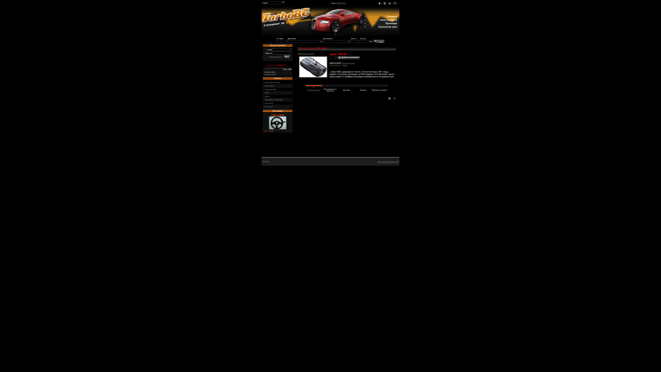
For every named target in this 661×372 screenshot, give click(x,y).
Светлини (269, 103)
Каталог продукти (313, 90)
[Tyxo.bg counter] (268, 162)
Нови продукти (388, 20)
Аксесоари (269, 86)
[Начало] (379, 4)
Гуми (267, 93)
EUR (344, 3)
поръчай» (269, 72)
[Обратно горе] (394, 99)
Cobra (344, 65)
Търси (380, 42)
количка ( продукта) (276, 65)
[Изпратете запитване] (395, 4)
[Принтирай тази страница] (384, 4)
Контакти (392, 16)
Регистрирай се (275, 57)
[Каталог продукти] (390, 4)
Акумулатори (270, 89)
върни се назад (306, 54)
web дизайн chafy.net (388, 162)
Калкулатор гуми (387, 26)
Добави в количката (350, 57)
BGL (339, 3)
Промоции (391, 23)
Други (267, 96)
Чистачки (269, 107)
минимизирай (270, 74)
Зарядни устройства (274, 100)
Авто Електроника (272, 82)
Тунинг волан (277, 115)
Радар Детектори (348, 63)
